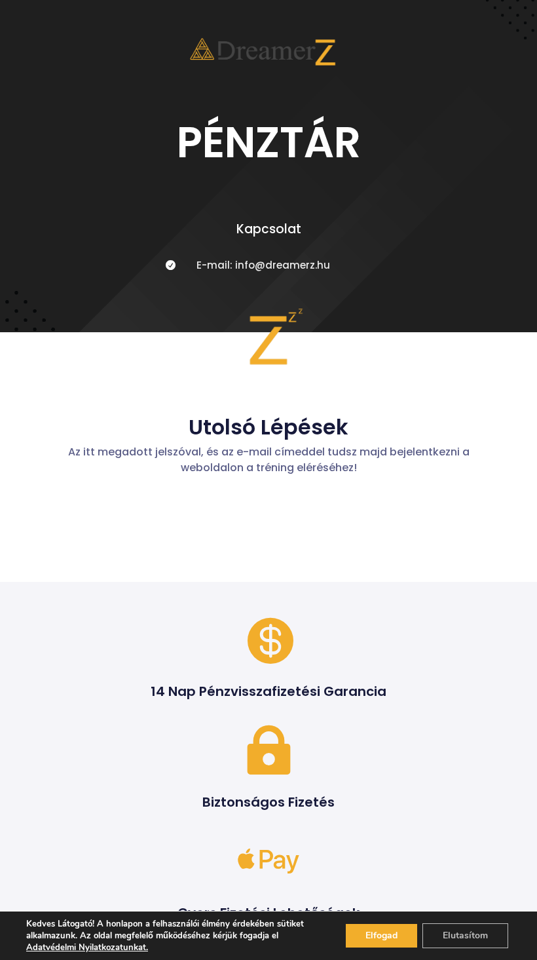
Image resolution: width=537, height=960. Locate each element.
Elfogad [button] (381, 935)
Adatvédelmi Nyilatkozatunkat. (87, 947)
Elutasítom (465, 935)
